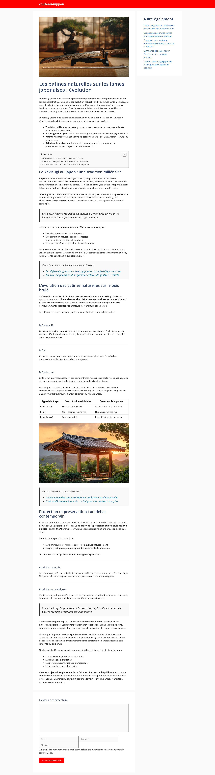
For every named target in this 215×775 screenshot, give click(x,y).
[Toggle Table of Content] (123, 154)
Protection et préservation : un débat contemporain (65, 164)
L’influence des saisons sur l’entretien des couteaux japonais (157, 54)
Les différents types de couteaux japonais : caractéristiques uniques (83, 271)
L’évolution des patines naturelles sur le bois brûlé (65, 161)
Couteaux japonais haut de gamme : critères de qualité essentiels (82, 275)
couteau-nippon (51, 4)
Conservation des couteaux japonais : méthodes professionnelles (82, 497)
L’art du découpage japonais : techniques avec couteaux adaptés (82, 501)
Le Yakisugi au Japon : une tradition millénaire (62, 158)
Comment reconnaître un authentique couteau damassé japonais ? (159, 43)
